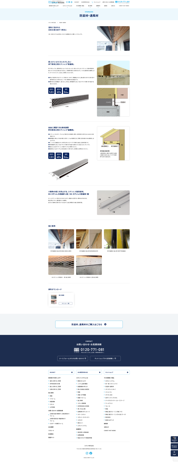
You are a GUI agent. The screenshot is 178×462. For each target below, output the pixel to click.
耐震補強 (52, 401)
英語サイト (51, 437)
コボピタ (80, 420)
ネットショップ (97, 2)
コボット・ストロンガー (84, 417)
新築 (51, 396)
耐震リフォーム (82, 398)
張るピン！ (80, 423)
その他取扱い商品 (80, 5)
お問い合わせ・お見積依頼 (108, 2)
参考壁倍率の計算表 (83, 406)
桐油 (106, 409)
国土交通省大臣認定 (83, 389)
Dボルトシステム (110, 381)
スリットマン (108, 392)
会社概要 (50, 427)
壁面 (79, 392)
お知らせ (113, 5)
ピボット (52, 404)
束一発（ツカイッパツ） (111, 384)
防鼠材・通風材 (109, 386)
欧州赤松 (108, 417)
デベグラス (114, 400)
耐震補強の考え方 (83, 386)
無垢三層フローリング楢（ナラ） (114, 411)
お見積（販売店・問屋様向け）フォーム (58, 420)
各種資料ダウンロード (84, 411)
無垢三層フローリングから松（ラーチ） (115, 414)
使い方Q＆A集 (82, 409)
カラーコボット (82, 414)
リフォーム (52, 399)
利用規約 (50, 434)
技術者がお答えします (54, 5)
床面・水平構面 (82, 395)
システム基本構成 (82, 384)
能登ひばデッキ (109, 420)
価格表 (105, 5)
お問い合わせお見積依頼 (174, 446)
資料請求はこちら (174, 441)
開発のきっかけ (82, 381)
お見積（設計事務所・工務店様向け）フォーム (60, 415)
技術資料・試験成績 (83, 432)
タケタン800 (108, 395)
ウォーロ (107, 406)
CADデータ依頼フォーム (56, 423)
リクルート (51, 430)
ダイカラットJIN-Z (110, 389)
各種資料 (98, 5)
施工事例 (90, 5)
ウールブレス (109, 403)
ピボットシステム (82, 425)
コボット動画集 (82, 403)
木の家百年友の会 (85, 2)
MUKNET (77, 2)
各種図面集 (81, 435)
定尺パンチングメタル (111, 398)
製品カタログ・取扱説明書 (85, 438)
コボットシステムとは (67, 5)
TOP (174, 455)
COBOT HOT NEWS (124, 5)
